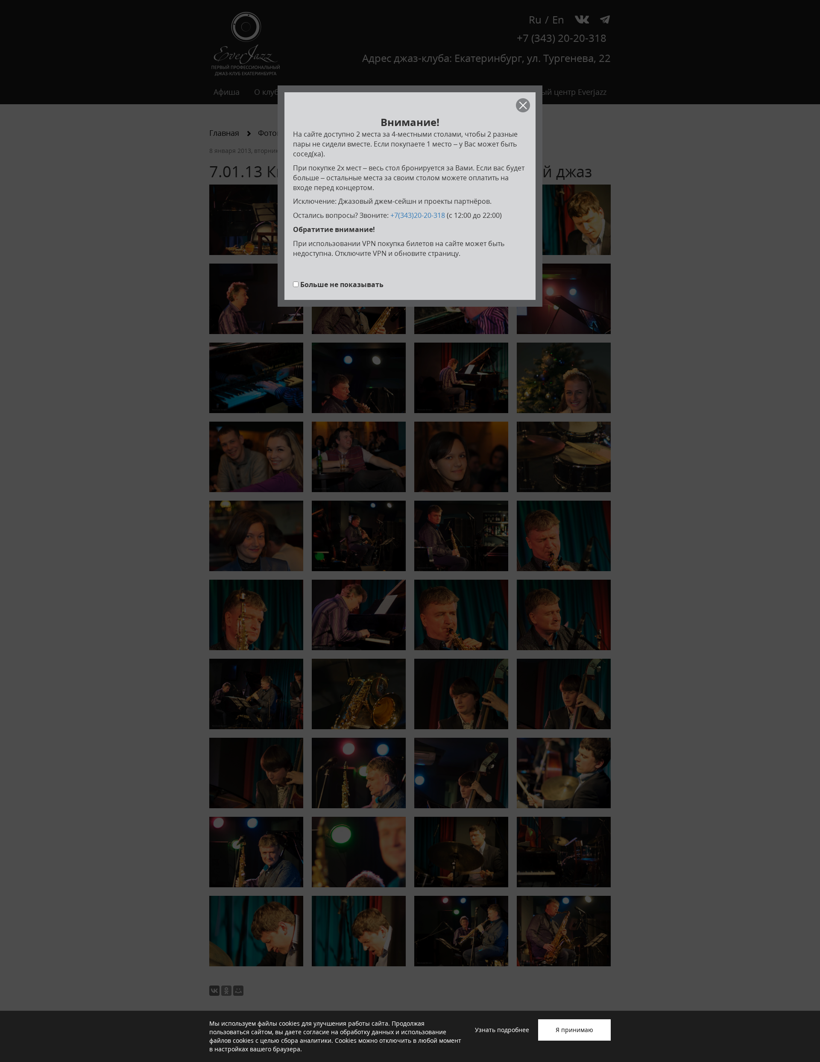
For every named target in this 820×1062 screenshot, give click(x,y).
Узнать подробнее (502, 1030)
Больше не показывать (342, 284)
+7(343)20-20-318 (417, 215)
